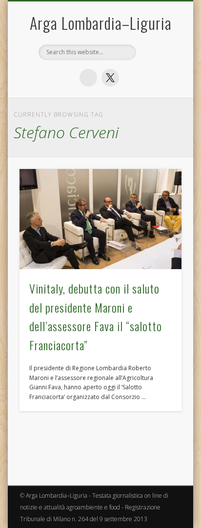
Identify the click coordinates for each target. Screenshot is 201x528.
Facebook (88, 77)
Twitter (110, 77)
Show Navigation (157, 185)
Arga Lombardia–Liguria (101, 22)
